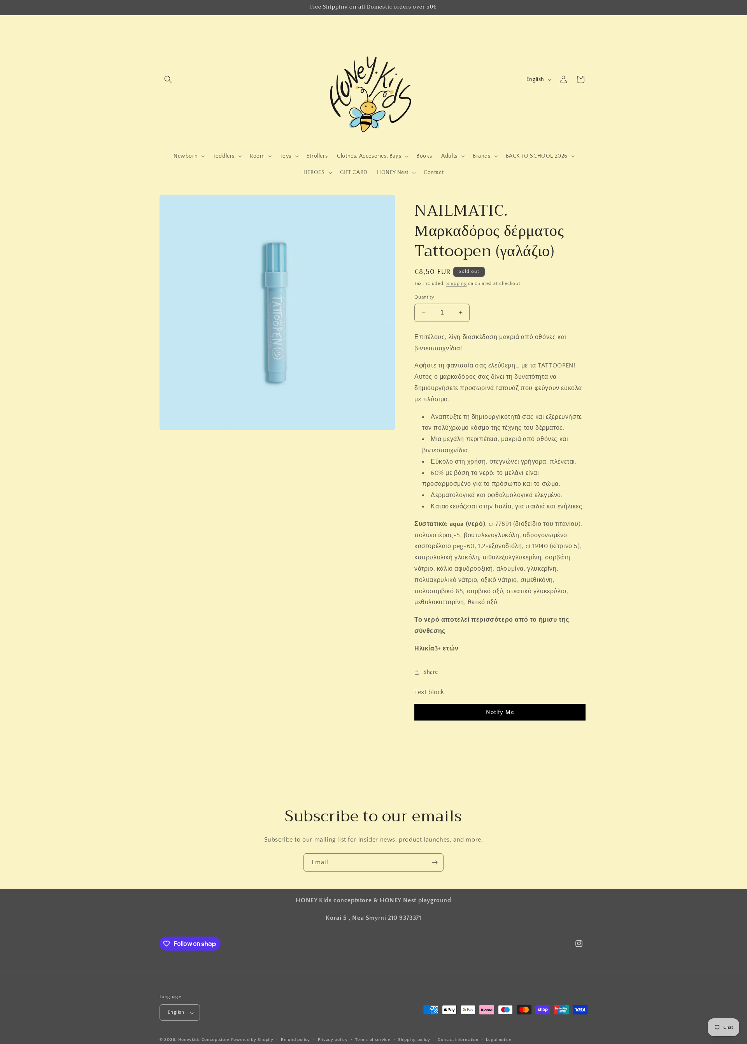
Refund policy (295, 1039)
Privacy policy (333, 1039)
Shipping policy (414, 1039)
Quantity (424, 297)
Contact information (458, 1039)
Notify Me (500, 712)
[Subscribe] (434, 862)
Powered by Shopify (252, 1040)
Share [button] (430, 672)
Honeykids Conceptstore (204, 1040)
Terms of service (372, 1039)
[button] (168, 79)
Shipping (456, 283)
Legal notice (498, 1039)
